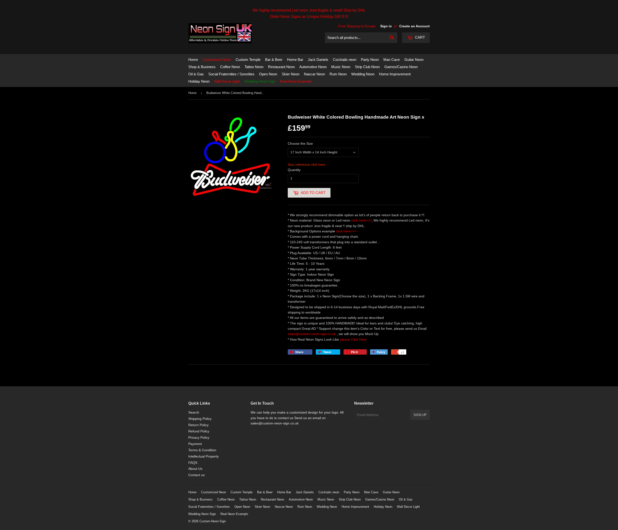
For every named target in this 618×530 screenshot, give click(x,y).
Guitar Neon (413, 59)
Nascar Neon (314, 74)
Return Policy (198, 425)
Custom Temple (248, 59)
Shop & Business (202, 67)
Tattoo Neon (254, 67)
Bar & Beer (273, 59)
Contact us (196, 475)
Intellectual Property (203, 456)
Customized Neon (217, 59)
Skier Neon (290, 74)
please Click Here (353, 339)
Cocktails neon (344, 59)
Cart (419, 37)
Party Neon (370, 59)
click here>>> (361, 220)
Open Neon (268, 74)
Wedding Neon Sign (259, 81)
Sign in (386, 26)
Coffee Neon (230, 67)
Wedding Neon (362, 74)
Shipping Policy (199, 419)
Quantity (294, 170)
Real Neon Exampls (296, 81)
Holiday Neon (199, 81)
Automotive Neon (313, 67)
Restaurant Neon (281, 67)
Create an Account (414, 26)
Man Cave (391, 59)
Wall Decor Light (227, 81)
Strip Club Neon (367, 67)
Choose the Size (300, 143)
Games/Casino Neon (401, 67)
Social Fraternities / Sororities (231, 74)
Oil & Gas (196, 74)
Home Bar (295, 59)
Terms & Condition (202, 450)
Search (193, 412)
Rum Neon (338, 74)
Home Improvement (395, 74)
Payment (195, 444)
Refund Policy (198, 431)
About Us (195, 469)
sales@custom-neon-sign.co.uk (312, 334)
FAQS (192, 463)
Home (193, 59)
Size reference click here (306, 164)
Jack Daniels (318, 59)
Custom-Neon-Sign (212, 521)
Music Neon (340, 67)
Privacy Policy (198, 437)
